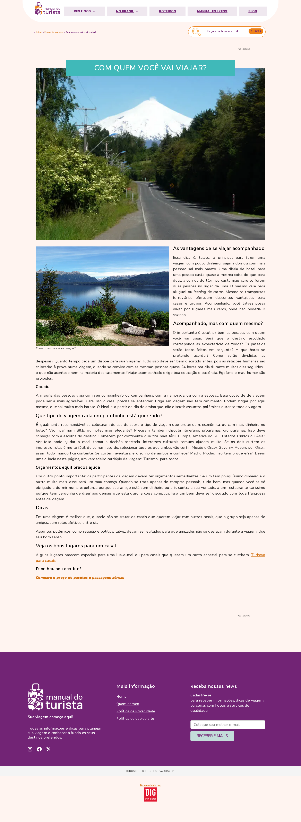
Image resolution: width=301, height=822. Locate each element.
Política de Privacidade (136, 711)
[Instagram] (30, 749)
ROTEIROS (167, 11)
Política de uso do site (135, 718)
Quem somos (128, 704)
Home (122, 696)
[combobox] (227, 31)
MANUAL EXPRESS (212, 11)
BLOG (252, 11)
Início (39, 32)
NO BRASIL (125, 11)
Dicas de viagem (53, 32)
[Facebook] (39, 749)
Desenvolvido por (150, 785)
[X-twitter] (48, 749)
